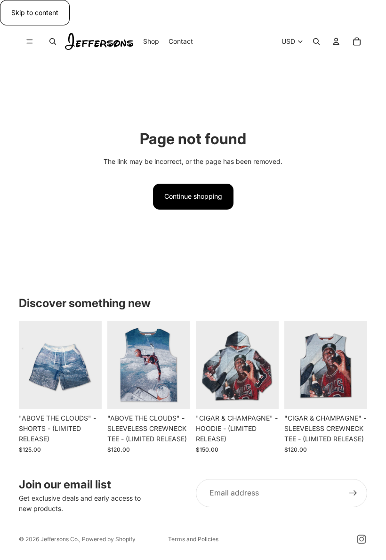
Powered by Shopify (109, 539)
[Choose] (87, 394)
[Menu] (29, 42)
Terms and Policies (193, 539)
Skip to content (34, 12)
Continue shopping (193, 196)
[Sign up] (353, 493)
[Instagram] (361, 539)
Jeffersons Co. (59, 539)
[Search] (52, 42)
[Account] (336, 42)
